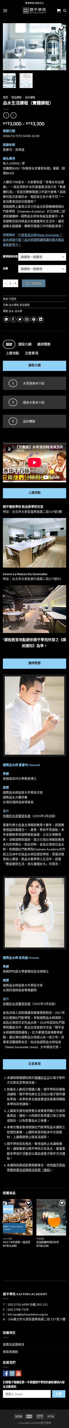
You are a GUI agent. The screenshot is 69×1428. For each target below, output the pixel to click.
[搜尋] (64, 10)
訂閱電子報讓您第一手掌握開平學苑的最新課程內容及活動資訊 (34, 1384)
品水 (11, 310)
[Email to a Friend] (27, 319)
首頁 (5, 97)
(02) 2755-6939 (18, 1304)
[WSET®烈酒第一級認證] (18, 1217)
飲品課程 (16, 97)
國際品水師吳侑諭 (33, 216)
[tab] (9, 344)
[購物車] (59, 10)
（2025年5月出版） (44, 816)
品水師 (18, 310)
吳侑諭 (19, 149)
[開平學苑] (34, 10)
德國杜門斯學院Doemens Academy (35, 849)
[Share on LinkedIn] (40, 319)
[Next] (60, 47)
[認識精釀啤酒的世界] (51, 1217)
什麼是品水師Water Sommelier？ (40, 235)
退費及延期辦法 (13, 1344)
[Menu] (5, 10)
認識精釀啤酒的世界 (47, 1242)
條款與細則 (10, 1352)
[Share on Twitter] (20, 319)
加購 (5, 268)
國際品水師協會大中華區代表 (23, 792)
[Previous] (9, 47)
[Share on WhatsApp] (6, 319)
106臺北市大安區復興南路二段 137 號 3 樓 (36, 1319)
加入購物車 (33, 283)
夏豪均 (7, 149)
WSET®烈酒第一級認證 (16, 1242)
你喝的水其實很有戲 (16, 816)
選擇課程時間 (10, 256)
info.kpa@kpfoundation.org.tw (28, 1314)
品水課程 (30, 97)
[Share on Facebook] (13, 319)
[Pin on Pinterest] (34, 319)
